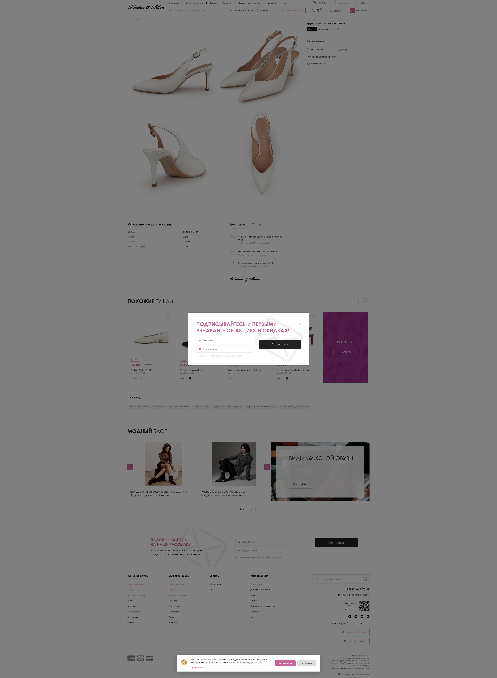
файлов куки (257, 662)
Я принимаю (285, 663)
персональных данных (232, 356)
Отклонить (306, 663)
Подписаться (280, 346)
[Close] (300, 324)
